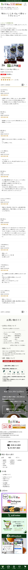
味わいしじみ (15, 7)
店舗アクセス (6, 478)
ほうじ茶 (5, 467)
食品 (5, 7)
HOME (1, 7)
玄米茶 (4, 465)
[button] (26, 85)
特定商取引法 (6, 486)
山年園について (7, 474)
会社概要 (5, 483)
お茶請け (12, 460)
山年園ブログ (6, 484)
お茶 (2, 457)
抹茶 (4, 463)
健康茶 (4, 460)
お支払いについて (7, 477)
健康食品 (9, 7)
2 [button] (24, 84)
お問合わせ (5, 480)
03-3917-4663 (5, 435)
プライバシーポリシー (5, 437)
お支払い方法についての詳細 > (17, 345)
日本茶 (4, 462)
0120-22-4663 (16, 445)
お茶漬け (12, 463)
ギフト (17, 457)
